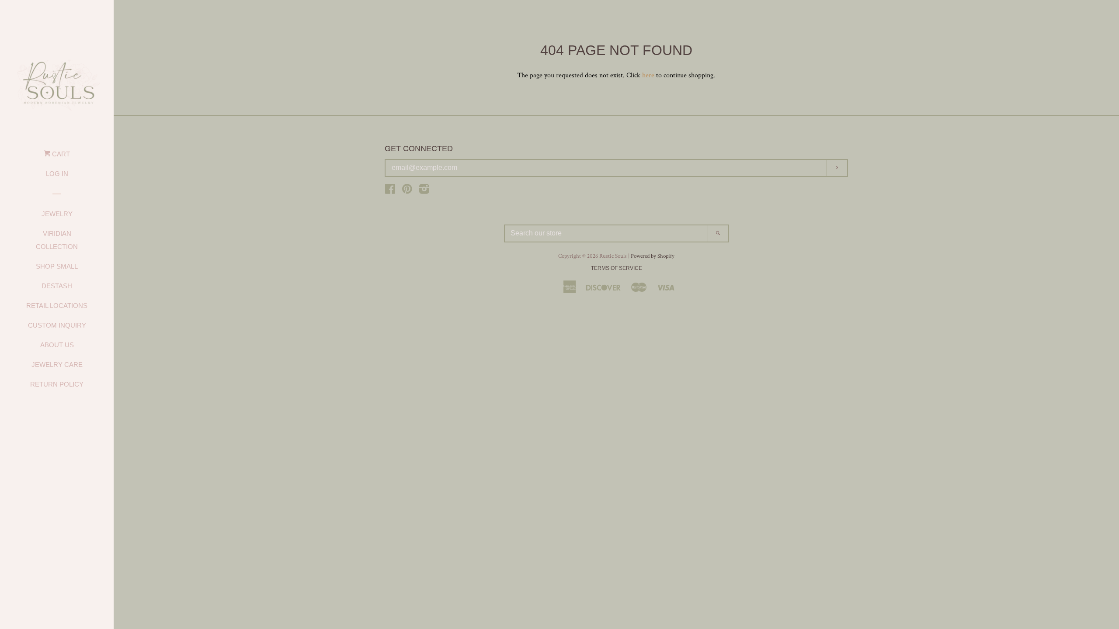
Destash (57, 286)
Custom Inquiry (57, 325)
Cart (60, 154)
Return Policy (56, 384)
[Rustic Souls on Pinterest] (407, 191)
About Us (57, 345)
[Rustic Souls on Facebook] (390, 191)
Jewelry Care (57, 364)
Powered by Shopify (652, 255)
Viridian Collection (57, 240)
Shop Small (57, 266)
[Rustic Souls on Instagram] (424, 191)
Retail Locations (56, 305)
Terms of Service (616, 268)
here (648, 75)
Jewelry (57, 214)
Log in (57, 173)
